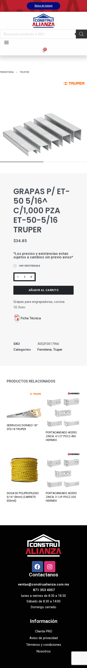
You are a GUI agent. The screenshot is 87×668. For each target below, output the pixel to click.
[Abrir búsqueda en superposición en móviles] (43, 34)
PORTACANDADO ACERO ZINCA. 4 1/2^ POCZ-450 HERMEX (61, 436)
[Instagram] (49, 566)
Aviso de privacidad (43, 638)
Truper (24, 72)
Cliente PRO (43, 631)
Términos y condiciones (43, 645)
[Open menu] (6, 42)
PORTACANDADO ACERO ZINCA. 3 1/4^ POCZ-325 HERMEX (61, 497)
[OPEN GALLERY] (43, 118)
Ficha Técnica (31, 318)
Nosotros (44, 651)
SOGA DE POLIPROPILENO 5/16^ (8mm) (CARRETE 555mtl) (23, 497)
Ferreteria (7, 72)
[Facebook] (37, 566)
